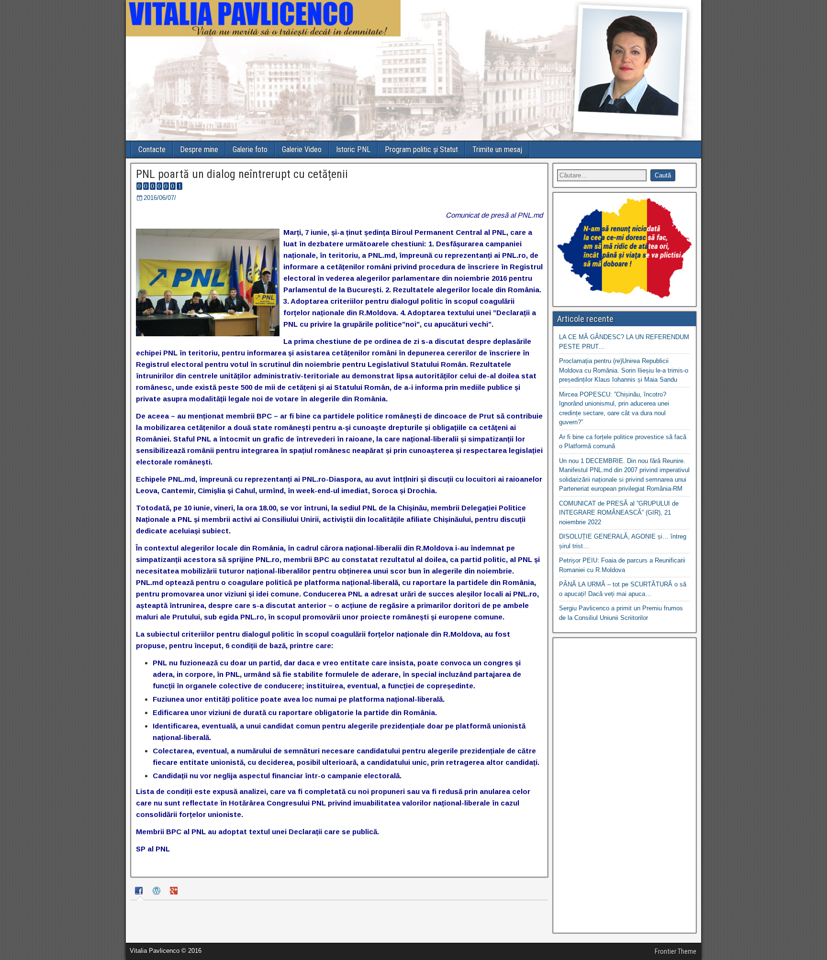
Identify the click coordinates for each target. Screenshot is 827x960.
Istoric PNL (353, 149)
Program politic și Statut (421, 149)
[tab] (140, 891)
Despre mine (199, 149)
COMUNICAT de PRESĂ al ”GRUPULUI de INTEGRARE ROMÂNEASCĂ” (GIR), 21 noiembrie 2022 (619, 513)
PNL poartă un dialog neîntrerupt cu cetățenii (242, 174)
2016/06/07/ (160, 197)
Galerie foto (250, 149)
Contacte (152, 149)
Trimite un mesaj (497, 149)
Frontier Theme (675, 951)
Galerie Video (302, 149)
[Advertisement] (624, 785)
